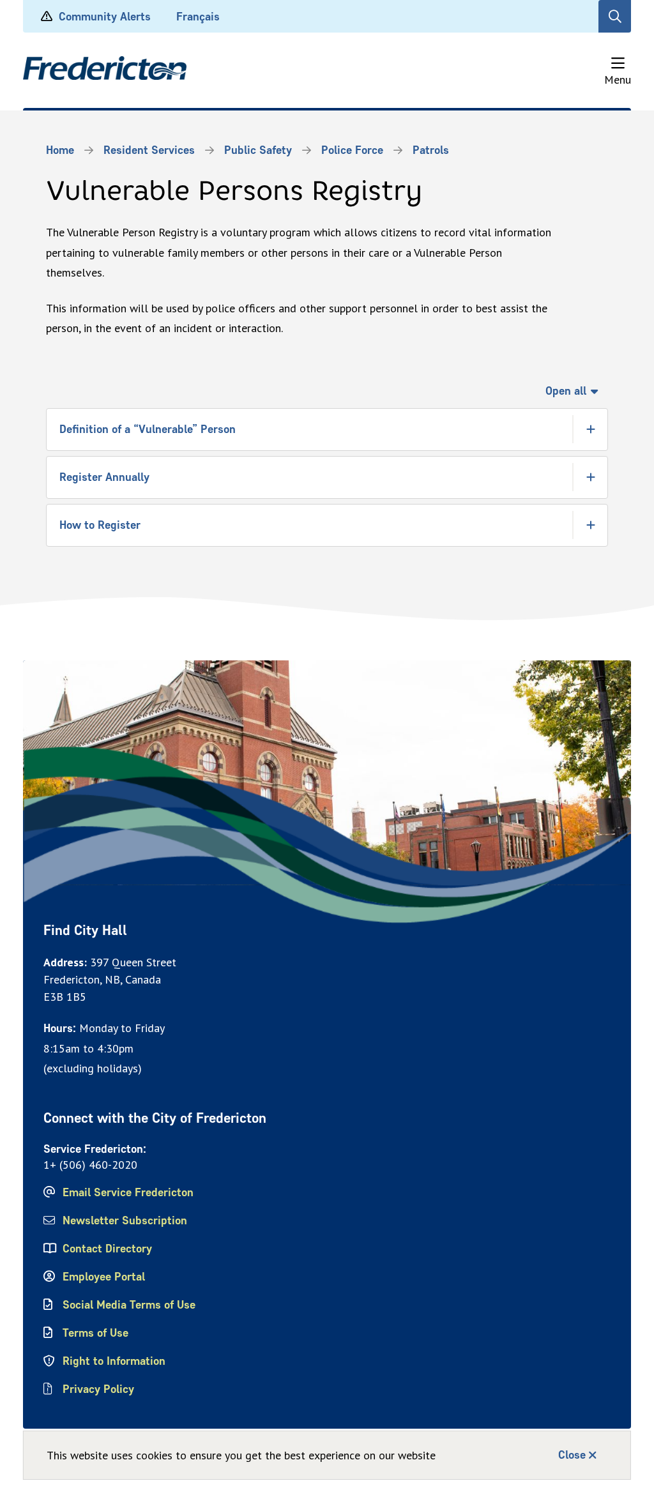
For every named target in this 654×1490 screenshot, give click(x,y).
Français (198, 17)
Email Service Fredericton (128, 1192)
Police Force (352, 150)
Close (572, 1455)
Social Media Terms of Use (129, 1305)
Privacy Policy (98, 1389)
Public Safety (258, 150)
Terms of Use (95, 1333)
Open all (565, 391)
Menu (617, 79)
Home (60, 150)
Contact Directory (107, 1249)
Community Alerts (105, 17)
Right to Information (114, 1361)
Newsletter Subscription (125, 1220)
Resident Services (149, 150)
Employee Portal (104, 1277)
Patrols (431, 150)
